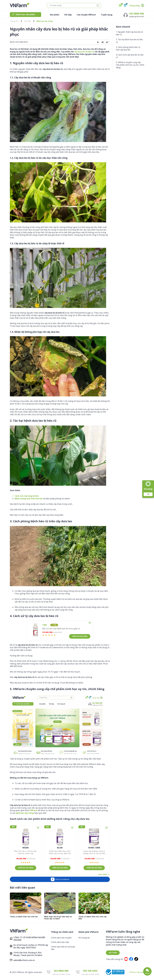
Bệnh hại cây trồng (45, 21)
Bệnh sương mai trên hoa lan (29, 498)
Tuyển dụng (106, 14)
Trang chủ (14, 21)
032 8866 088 (136, 13)
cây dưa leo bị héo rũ (84, 51)
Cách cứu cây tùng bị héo (27, 496)
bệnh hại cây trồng (25, 813)
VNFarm (33, 810)
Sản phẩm (54, 14)
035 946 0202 (90, 970)
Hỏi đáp (68, 14)
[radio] (43, 635)
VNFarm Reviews (136, 972)
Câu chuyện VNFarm (86, 14)
